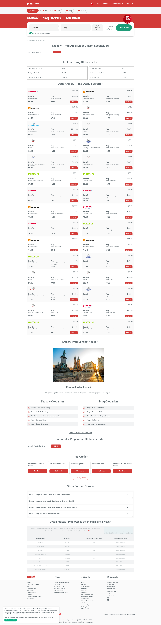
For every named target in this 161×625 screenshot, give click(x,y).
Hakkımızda (84, 592)
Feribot (83, 11)
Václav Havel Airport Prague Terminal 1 (98, 416)
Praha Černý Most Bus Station (95, 424)
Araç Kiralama (84, 588)
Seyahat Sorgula (117, 4)
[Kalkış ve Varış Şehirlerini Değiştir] (59, 27)
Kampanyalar (30, 598)
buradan (18, 617)
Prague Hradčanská (92, 420)
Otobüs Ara (124, 28)
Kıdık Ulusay (57, 584)
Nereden (34, 26)
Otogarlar (29, 594)
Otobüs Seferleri (31, 588)
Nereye (65, 26)
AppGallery (112, 588)
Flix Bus (64, 77)
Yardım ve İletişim (85, 605)
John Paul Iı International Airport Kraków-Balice (45, 416)
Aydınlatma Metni (8, 613)
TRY (97, 4)
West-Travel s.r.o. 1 (67, 73)
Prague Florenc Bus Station (95, 408)
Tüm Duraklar (30, 590)
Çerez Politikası (85, 598)
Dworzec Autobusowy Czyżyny (40, 408)
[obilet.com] (37, 5)
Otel (58, 11)
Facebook (111, 596)
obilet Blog (111, 600)
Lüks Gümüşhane (58, 590)
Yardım (105, 4)
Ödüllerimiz (83, 603)
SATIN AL (73, 102)
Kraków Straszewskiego (38, 420)
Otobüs (33, 11)
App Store (111, 584)
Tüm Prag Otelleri (80, 478)
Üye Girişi (129, 4)
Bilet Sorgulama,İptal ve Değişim (85, 607)
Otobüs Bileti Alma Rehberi (34, 596)
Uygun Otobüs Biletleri (33, 584)
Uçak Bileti (83, 584)
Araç (70, 11)
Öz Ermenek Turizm (59, 586)
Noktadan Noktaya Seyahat (61, 592)
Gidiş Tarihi (98, 26)
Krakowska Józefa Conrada (39, 424)
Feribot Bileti (84, 590)
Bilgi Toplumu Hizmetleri (87, 596)
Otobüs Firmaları (31, 592)
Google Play (112, 586)
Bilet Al (29, 586)
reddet (21, 612)
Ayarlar (56, 620)
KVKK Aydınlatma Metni (87, 594)
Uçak (46, 11)
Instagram (111, 598)
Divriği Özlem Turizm (59, 588)
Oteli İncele (37, 471)
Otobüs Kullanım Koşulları (87, 600)
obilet (89, 531)
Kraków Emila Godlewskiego (40, 412)
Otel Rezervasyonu (85, 586)
